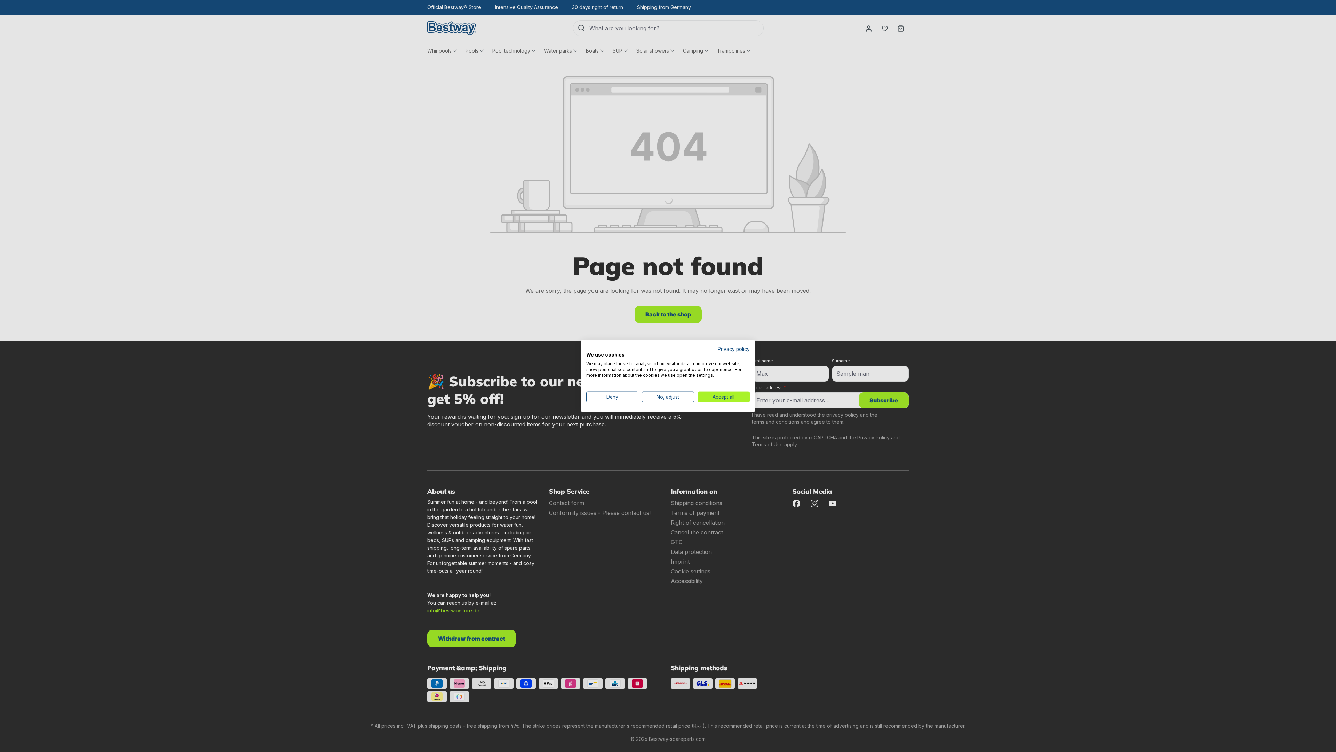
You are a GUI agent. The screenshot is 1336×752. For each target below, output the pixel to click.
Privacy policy (734, 349)
